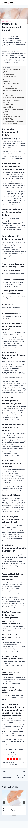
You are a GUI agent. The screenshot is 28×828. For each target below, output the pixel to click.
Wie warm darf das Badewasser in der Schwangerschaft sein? (12, 73)
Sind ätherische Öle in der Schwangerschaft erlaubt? (10, 87)
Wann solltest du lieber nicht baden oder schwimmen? (13, 113)
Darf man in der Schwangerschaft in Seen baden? (12, 101)
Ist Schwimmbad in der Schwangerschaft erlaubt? (13, 98)
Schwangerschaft (7, 21)
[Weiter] (24, 802)
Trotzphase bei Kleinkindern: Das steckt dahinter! (21, 774)
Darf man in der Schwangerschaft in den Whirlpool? (13, 91)
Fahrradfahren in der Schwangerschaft (6, 774)
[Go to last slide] (4, 802)
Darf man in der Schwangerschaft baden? (11, 70)
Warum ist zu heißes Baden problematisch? (10, 80)
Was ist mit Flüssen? (8, 104)
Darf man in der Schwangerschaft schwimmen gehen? (11, 94)
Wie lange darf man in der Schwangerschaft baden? (9, 77)
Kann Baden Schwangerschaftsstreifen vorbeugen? (13, 110)
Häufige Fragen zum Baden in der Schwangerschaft (11, 117)
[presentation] (14, 798)
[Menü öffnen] (25, 3)
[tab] (11, 815)
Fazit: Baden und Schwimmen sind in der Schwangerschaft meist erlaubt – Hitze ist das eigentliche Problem (13, 121)
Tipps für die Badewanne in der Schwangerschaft (11, 84)
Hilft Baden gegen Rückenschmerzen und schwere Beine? (12, 106)
